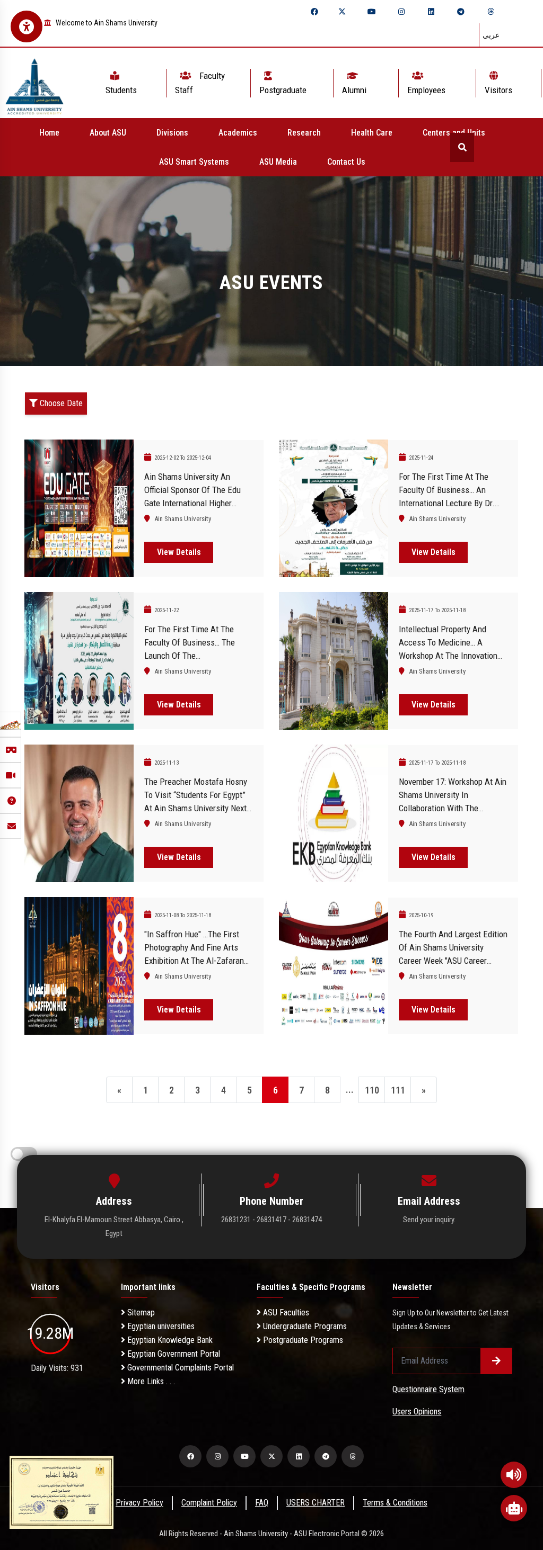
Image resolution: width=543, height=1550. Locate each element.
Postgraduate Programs (302, 1340)
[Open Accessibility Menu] (26, 26)
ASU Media (278, 162)
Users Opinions (416, 1411)
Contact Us (346, 162)
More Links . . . (150, 1381)
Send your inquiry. (429, 1219)
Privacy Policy (139, 1503)
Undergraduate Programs (304, 1326)
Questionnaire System (428, 1389)
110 (372, 1090)
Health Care (371, 133)
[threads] (490, 11)
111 (398, 1090)
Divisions (172, 133)
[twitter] (342, 11)
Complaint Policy (209, 1503)
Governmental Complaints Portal (179, 1368)
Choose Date (60, 403)
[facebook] (314, 11)
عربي (491, 35)
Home (49, 133)
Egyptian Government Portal (172, 1354)
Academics (237, 133)
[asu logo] (34, 83)
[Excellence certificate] (61, 1491)
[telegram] (460, 11)
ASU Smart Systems (194, 162)
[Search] (462, 147)
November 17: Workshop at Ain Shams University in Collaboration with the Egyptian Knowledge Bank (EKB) (452, 808)
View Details (179, 552)
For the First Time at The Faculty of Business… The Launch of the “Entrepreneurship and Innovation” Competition (189, 655)
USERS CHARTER (315, 1503)
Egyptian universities (160, 1326)
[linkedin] (431, 11)
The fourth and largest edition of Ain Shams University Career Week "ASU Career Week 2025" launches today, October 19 (453, 960)
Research (304, 133)
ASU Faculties (285, 1312)
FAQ (261, 1503)
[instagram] (401, 11)
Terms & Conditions (395, 1503)
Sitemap (140, 1312)
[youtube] (371, 11)
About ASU (108, 133)
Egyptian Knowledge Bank (169, 1340)
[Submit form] (496, 1361)
